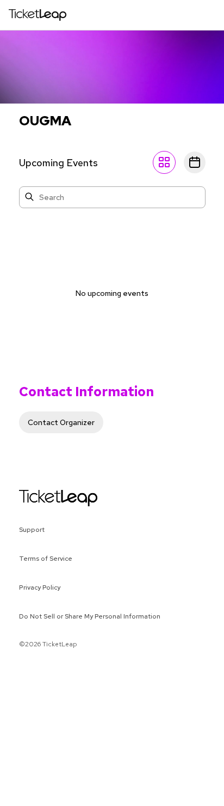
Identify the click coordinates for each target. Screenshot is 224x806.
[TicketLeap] (44, 498)
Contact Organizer (61, 422)
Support (32, 529)
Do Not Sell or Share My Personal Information (89, 616)
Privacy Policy (39, 587)
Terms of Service (45, 558)
